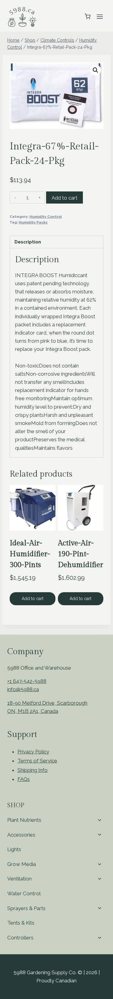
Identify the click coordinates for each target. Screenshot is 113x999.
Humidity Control (46, 216)
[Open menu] (99, 16)
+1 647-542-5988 (26, 681)
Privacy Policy (33, 752)
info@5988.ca (23, 689)
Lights (14, 849)
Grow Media (21, 864)
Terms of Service (37, 761)
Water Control (24, 893)
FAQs (23, 779)
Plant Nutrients (24, 820)
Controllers (20, 938)
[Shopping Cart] (87, 16)
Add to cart (64, 198)
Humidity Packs (33, 222)
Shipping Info (32, 770)
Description (27, 242)
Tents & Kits (20, 923)
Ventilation (19, 879)
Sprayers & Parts (26, 908)
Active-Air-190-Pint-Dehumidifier (80, 554)
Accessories (21, 835)
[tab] (56, 242)
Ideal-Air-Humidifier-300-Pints (30, 554)
